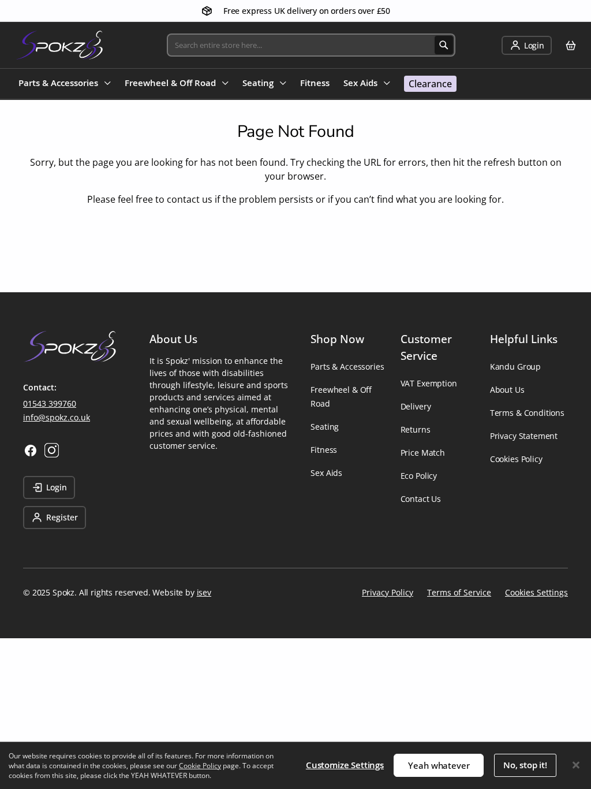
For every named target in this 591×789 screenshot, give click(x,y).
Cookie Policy (200, 766)
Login (56, 487)
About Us (507, 389)
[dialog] (295, 765)
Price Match (423, 452)
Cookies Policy (516, 458)
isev (204, 592)
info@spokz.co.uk (56, 417)
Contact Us (421, 498)
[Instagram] (51, 450)
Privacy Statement (524, 435)
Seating (325, 426)
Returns (416, 429)
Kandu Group (515, 366)
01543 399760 (49, 403)
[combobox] (311, 45)
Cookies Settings (536, 592)
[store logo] (59, 45)
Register (62, 517)
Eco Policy (419, 475)
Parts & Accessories (347, 366)
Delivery (416, 406)
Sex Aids (326, 472)
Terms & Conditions (527, 412)
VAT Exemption (429, 383)
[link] (527, 45)
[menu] (237, 84)
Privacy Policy (387, 592)
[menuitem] (65, 84)
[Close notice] (576, 765)
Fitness (324, 449)
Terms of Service (459, 592)
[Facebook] (30, 450)
